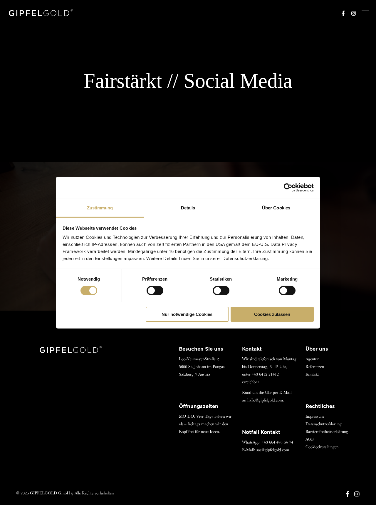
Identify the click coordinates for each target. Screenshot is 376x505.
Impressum (315, 416)
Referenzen (315, 366)
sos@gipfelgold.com (272, 450)
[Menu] (362, 13)
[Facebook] (340, 13)
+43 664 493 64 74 (277, 442)
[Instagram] (351, 13)
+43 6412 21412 (265, 374)
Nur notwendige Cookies (187, 313)
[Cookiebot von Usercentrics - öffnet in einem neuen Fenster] (288, 187)
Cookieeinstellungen (322, 447)
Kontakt (312, 374)
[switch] (155, 290)
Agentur (312, 359)
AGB (310, 439)
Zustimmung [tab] (100, 207)
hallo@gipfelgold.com (265, 400)
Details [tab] (188, 207)
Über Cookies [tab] (276, 207)
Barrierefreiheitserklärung (327, 431)
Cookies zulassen (272, 313)
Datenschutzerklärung (324, 424)
